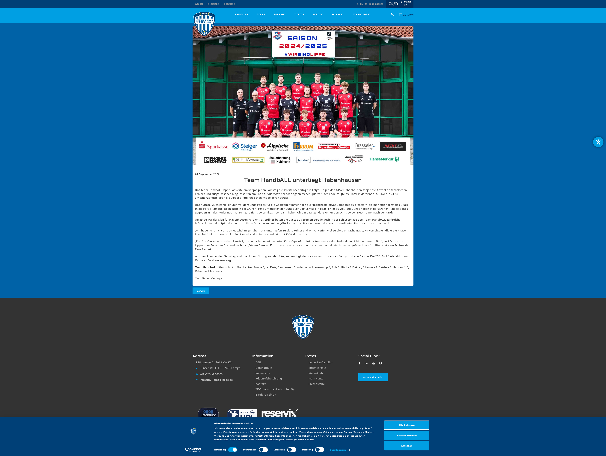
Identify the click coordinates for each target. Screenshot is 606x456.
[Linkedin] (368, 363)
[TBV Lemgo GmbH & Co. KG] (204, 25)
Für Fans (279, 14)
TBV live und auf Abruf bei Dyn (276, 389)
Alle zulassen (407, 425)
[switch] (263, 449)
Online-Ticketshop (207, 4)
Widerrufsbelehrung (268, 378)
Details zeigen (338, 450)
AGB (258, 362)
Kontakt (260, 384)
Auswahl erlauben (406, 435)
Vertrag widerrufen (373, 377)
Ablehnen (406, 445)
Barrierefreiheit (265, 395)
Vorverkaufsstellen (321, 362)
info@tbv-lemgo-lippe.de (216, 380)
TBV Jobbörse (361, 14)
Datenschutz (263, 368)
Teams (261, 14)
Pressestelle (317, 384)
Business (337, 14)
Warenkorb (316, 373)
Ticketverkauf (317, 368)
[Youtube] (375, 363)
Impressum (262, 373)
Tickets (299, 14)
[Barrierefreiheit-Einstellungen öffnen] (598, 142)
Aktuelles (241, 14)
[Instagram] (382, 363)
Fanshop (229, 4)
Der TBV (318, 14)
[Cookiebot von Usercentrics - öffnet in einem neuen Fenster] (193, 449)
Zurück (201, 291)
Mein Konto (316, 378)
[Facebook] (361, 363)
